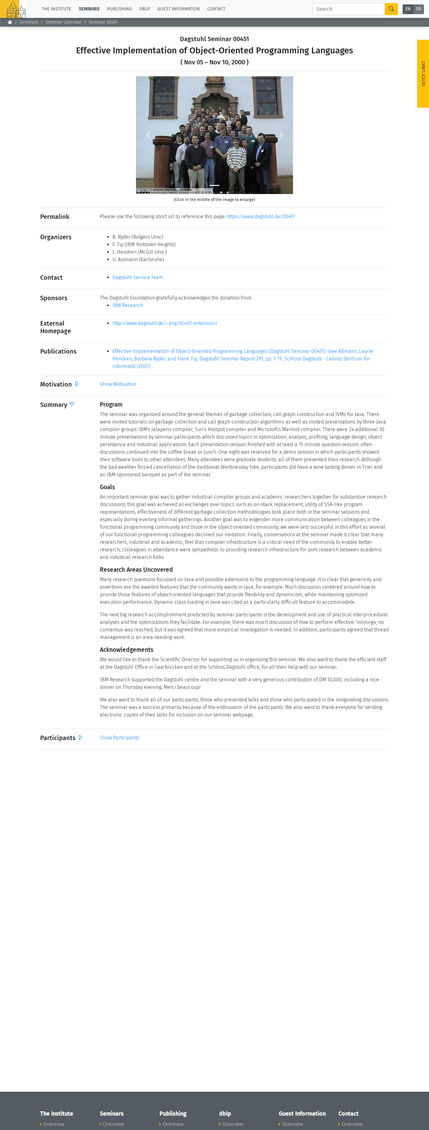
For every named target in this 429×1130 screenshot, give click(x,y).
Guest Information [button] (178, 9)
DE (418, 9)
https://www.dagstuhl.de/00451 (261, 216)
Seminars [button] (89, 9)
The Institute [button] (56, 9)
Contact (216, 9)
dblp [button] (144, 9)
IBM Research (127, 305)
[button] (148, 135)
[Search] (391, 9)
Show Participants (119, 738)
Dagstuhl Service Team (137, 277)
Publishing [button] (119, 9)
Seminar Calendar (63, 22)
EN (408, 9)
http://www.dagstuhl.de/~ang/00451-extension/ (165, 323)
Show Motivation (118, 384)
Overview (53, 1124)
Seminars (28, 22)
